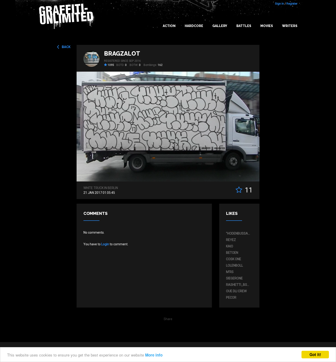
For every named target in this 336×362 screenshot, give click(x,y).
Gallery (219, 26)
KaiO (229, 246)
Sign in (279, 3)
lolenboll (234, 265)
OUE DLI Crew (236, 291)
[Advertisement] (317, 271)
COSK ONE (233, 259)
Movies (266, 26)
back (66, 47)
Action (169, 26)
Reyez (231, 240)
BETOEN (232, 252)
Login (105, 244)
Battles (243, 26)
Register (291, 3)
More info (154, 355)
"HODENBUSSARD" (238, 233)
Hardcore (194, 26)
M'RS (230, 272)
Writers (289, 26)
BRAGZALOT (122, 53)
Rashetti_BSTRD (238, 284)
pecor (231, 297)
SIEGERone (234, 278)
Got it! (315, 354)
